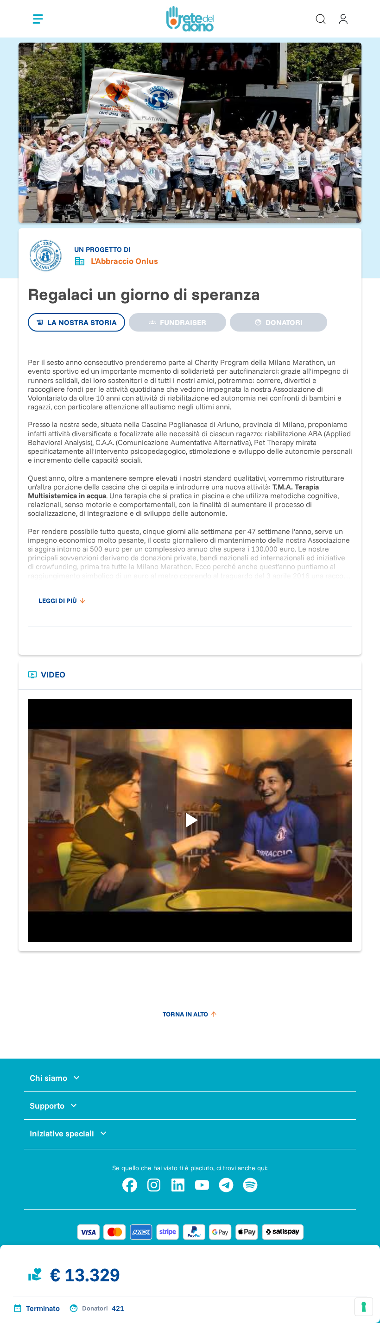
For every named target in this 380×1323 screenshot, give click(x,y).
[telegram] (226, 1185)
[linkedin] (178, 1185)
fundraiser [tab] (183, 322)
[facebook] (129, 1185)
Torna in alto (185, 1014)
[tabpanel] (190, 479)
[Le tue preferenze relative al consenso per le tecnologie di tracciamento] (364, 1307)
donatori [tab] (284, 322)
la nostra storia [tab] (82, 322)
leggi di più (57, 600)
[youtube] (202, 1185)
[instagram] (154, 1185)
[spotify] (250, 1185)
